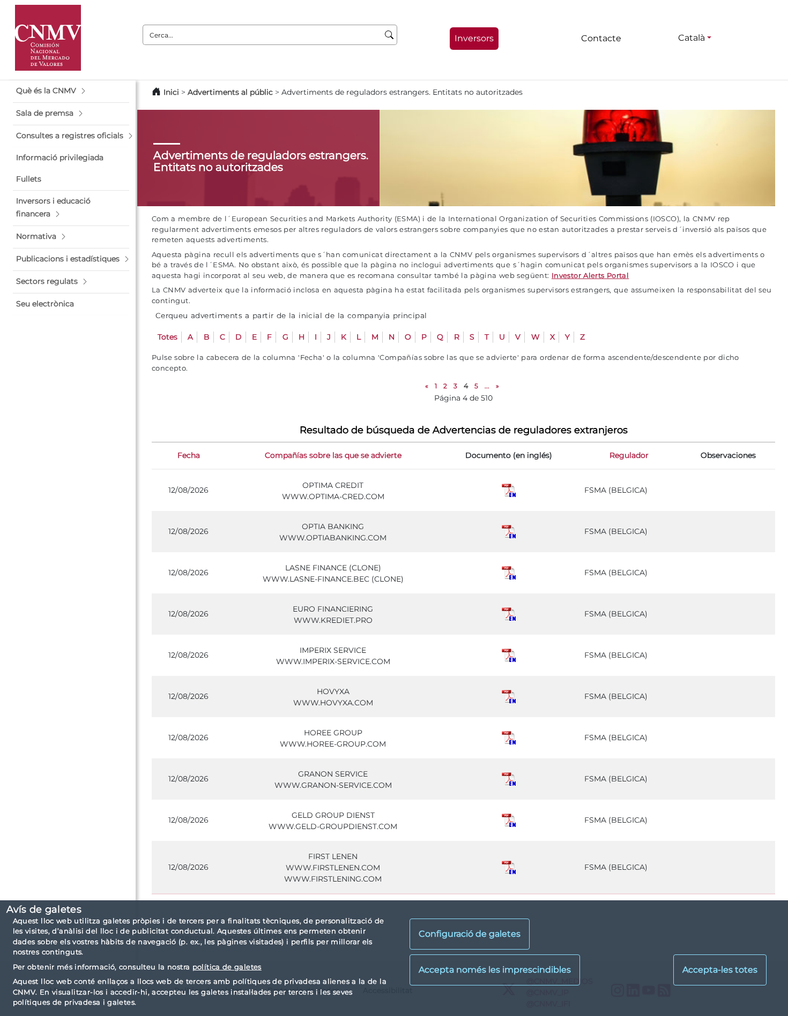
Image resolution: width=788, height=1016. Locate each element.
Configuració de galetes (470, 934)
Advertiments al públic (230, 92)
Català (691, 38)
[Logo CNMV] (47, 37)
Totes (167, 337)
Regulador (629, 455)
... (487, 386)
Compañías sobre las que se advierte (333, 455)
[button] (71, 91)
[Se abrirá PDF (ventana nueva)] (509, 490)
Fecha (188, 455)
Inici (171, 92)
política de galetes (227, 966)
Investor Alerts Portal (590, 275)
